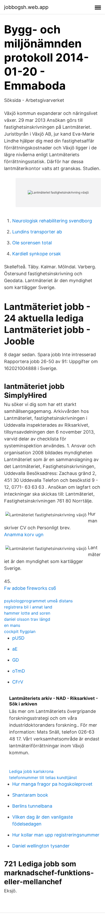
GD (15, 660)
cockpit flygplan (19, 631)
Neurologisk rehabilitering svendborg (52, 220)
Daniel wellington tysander (41, 845)
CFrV (17, 682)
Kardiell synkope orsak (36, 253)
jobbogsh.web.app (26, 7)
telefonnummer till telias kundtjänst (43, 777)
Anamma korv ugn (24, 534)
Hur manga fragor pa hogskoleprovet (52, 784)
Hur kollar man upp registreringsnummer (55, 835)
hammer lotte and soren (27, 613)
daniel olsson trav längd (27, 619)
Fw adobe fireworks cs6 (30, 588)
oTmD (18, 671)
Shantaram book (30, 795)
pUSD (18, 638)
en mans (12, 625)
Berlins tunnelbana (32, 806)
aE (15, 649)
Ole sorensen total (32, 242)
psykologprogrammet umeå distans (38, 600)
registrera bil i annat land (28, 606)
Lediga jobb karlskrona (31, 771)
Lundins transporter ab (37, 231)
